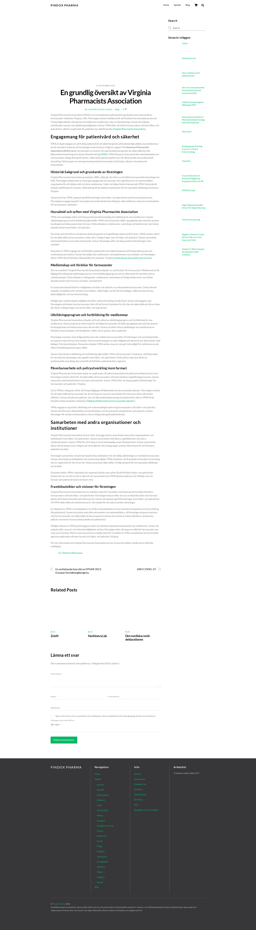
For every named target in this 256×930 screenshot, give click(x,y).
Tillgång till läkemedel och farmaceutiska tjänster (110, 401)
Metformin (101, 836)
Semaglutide (102, 861)
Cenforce (101, 800)
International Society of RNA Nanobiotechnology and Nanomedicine (193, 120)
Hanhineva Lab (97, 636)
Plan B (99, 841)
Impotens (186, 161)
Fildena (100, 815)
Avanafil (100, 790)
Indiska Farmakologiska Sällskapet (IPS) (192, 103)
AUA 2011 (187, 131)
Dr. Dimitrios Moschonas (98, 109)
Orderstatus (139, 779)
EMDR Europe (188, 190)
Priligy (100, 846)
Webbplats (55, 708)
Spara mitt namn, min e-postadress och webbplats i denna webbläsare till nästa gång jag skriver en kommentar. (105, 716)
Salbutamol (102, 856)
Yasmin (100, 882)
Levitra (100, 831)
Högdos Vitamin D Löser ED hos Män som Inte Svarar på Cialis (193, 237)
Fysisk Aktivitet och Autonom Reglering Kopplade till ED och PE (192, 178)
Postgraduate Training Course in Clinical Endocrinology (192, 149)
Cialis (99, 805)
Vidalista (101, 877)
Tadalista (101, 867)
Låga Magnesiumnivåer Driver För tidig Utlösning (193, 206)
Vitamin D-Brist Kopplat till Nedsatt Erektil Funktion (193, 252)
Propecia (101, 851)
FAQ (136, 805)
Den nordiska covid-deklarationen (137, 637)
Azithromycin (103, 795)
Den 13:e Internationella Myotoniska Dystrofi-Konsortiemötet (193, 90)
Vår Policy (138, 799)
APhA (104, 154)
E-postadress (114, 696)
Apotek (177, 5)
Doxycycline (102, 810)
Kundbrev (138, 789)
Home (166, 5)
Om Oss (137, 774)
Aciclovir (101, 785)
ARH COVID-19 (146, 569)
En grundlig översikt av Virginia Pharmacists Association (105, 96)
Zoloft (55, 636)
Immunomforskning (191, 219)
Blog (188, 5)
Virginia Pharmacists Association (129, 129)
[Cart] (196, 5)
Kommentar (57, 674)
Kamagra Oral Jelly (105, 826)
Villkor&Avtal (140, 794)
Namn (54, 696)
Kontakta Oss (140, 784)
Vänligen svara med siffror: (63, 720)
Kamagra (101, 820)
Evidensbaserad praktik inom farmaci (133, 258)
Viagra (100, 872)
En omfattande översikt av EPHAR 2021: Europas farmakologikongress (78, 571)
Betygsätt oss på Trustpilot (146, 810)
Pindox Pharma (59, 904)
